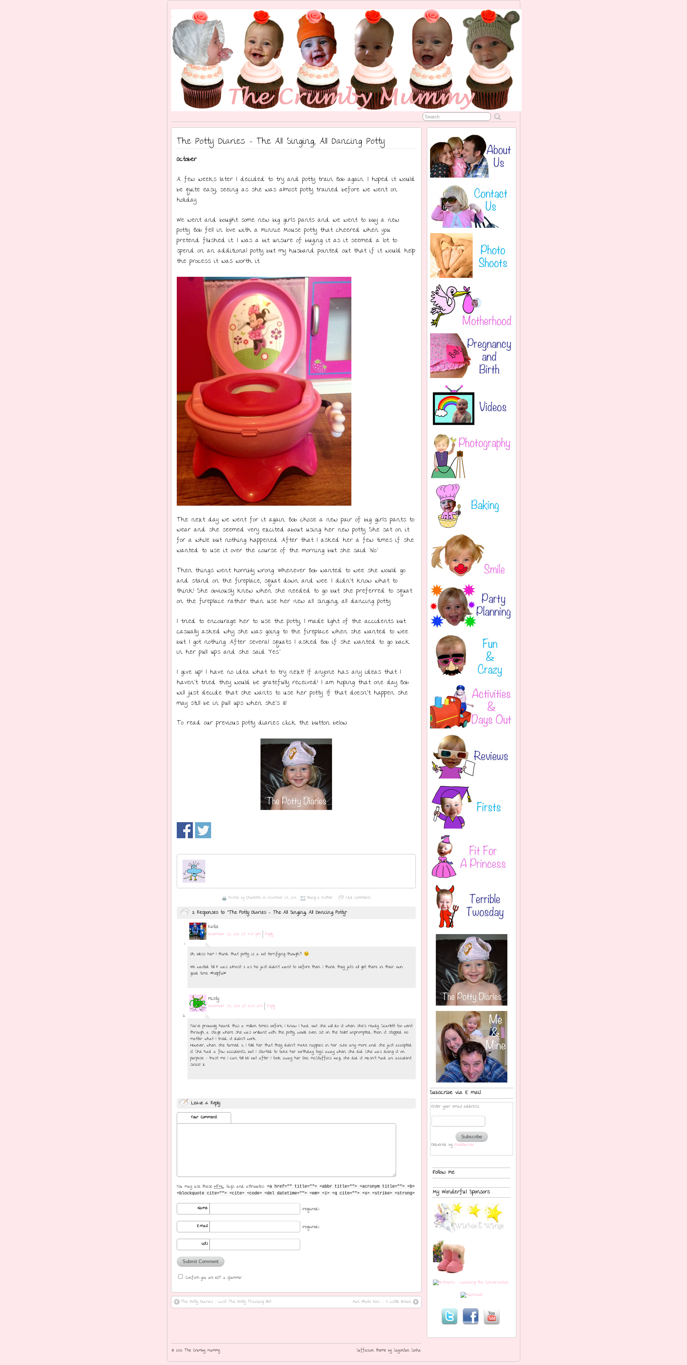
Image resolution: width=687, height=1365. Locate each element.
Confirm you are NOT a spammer (213, 1278)
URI (205, 1244)
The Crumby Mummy (202, 1350)
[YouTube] (491, 1316)
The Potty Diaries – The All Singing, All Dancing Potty (281, 142)
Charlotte (253, 898)
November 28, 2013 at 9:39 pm (234, 934)
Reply (269, 934)
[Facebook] (470, 1316)
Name (203, 1208)
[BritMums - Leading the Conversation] (471, 1283)
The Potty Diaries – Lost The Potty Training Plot (226, 1302)
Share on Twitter (203, 830)
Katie (213, 927)
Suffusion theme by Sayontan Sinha (389, 1350)
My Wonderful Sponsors (461, 1192)
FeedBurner (464, 1145)
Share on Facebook (185, 830)
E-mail (202, 1226)
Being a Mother (319, 898)
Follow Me (444, 1172)
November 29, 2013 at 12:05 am (235, 1006)
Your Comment (204, 1117)
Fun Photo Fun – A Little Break (382, 1302)
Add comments (358, 898)
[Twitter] (449, 1316)
